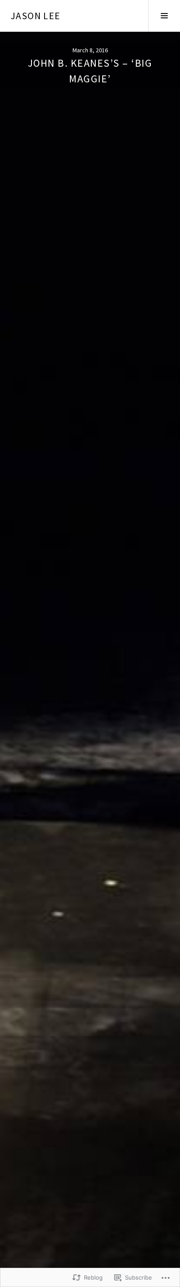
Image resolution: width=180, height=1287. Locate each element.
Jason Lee (35, 16)
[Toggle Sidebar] (164, 15)
